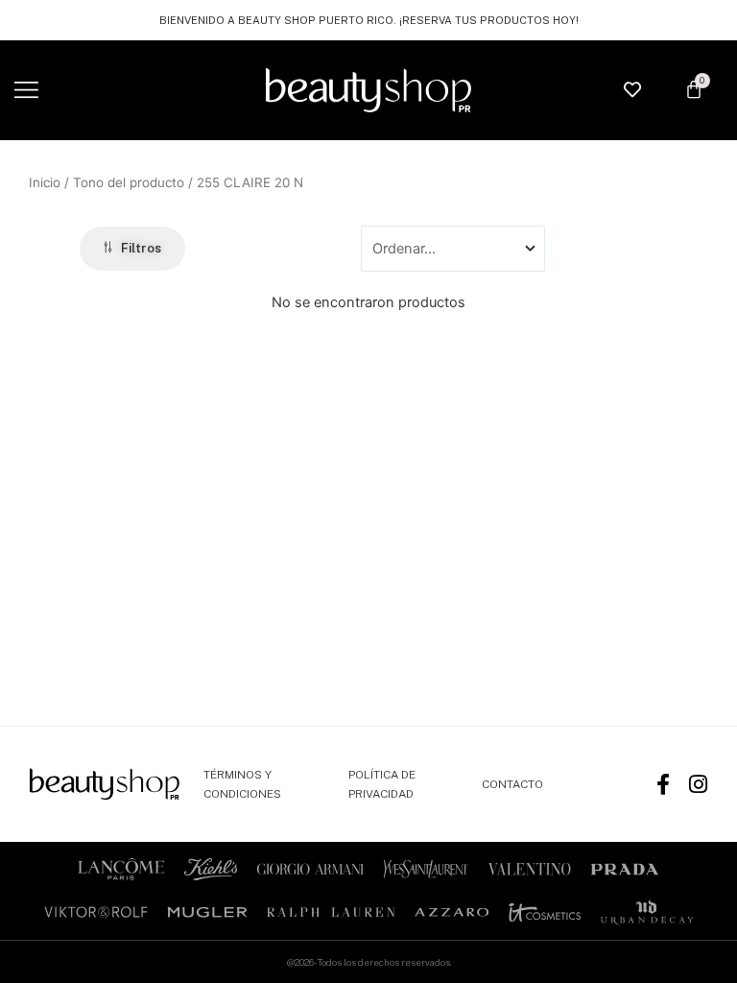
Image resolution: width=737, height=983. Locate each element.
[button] (26, 91)
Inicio (44, 182)
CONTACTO (512, 784)
